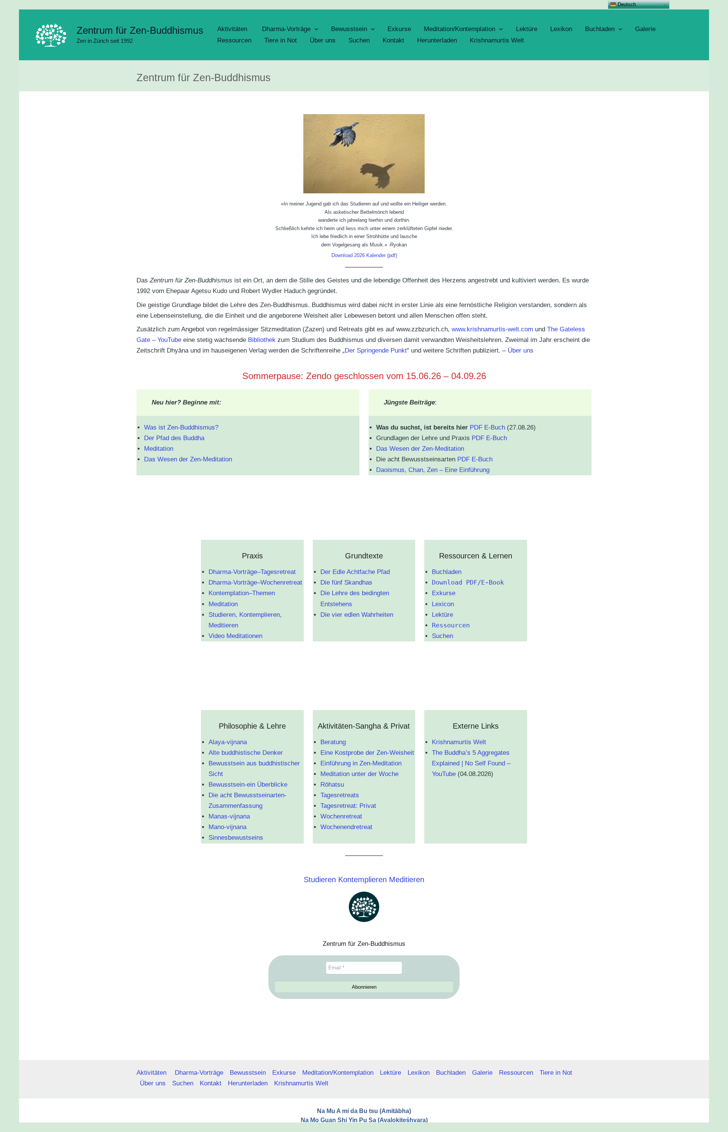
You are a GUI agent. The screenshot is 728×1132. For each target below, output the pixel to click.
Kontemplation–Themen (242, 593)
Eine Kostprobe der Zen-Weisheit (367, 752)
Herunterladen (248, 1083)
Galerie (482, 1072)
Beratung (333, 742)
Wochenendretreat (346, 827)
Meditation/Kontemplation (337, 1072)
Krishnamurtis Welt (459, 742)
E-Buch (494, 427)
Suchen (442, 636)
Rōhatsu (332, 784)
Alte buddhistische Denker (246, 752)
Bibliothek (262, 339)
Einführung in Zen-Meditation (361, 763)
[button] (314, 29)
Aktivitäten (152, 1072)
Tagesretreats (339, 795)
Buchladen (446, 571)
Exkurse (443, 593)
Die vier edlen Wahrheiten (356, 614)
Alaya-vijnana (228, 742)
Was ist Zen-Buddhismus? (181, 427)
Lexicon (443, 604)
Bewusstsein (248, 1072)
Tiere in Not (556, 1072)
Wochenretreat (341, 816)
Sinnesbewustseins (236, 837)
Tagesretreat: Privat (348, 805)
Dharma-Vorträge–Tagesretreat (252, 571)
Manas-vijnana (229, 816)
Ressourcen (451, 625)
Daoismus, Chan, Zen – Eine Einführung (433, 469)
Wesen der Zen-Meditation (194, 459)
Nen (433, 1129)
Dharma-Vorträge (199, 1072)
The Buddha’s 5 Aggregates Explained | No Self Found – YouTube (471, 763)
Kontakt (210, 1083)
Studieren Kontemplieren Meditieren (364, 879)
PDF (476, 427)
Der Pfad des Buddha (174, 438)
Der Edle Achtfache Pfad (355, 571)
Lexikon (419, 1072)
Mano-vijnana (227, 827)
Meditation (158, 448)
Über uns (520, 350)
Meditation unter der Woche (359, 774)
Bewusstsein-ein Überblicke (248, 784)
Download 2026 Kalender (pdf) (364, 255)
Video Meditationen (235, 636)
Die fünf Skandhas (346, 582)
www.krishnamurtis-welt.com (492, 329)
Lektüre (442, 614)
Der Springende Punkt (376, 350)
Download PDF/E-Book (468, 582)
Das (150, 459)
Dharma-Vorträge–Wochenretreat (255, 582)
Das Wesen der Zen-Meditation (420, 448)
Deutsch (626, 4)
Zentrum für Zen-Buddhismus (140, 30)
